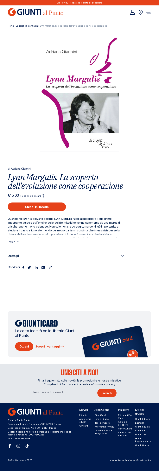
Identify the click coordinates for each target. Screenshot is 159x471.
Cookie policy (143, 460)
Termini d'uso (101, 419)
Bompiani (140, 422)
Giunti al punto (18, 460)
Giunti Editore (142, 419)
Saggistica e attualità (27, 25)
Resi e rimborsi (102, 422)
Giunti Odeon (142, 445)
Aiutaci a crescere (123, 423)
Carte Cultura (125, 428)
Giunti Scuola (142, 426)
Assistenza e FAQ (85, 420)
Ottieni (24, 346)
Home (11, 25)
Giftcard (83, 425)
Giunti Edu (140, 430)
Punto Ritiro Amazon (124, 434)
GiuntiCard (100, 415)
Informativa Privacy (104, 426)
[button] (148, 12)
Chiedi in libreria (37, 207)
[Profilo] (132, 12)
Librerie (83, 415)
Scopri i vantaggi (47, 346)
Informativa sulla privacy (122, 460)
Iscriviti (107, 393)
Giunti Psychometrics (143, 440)
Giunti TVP (140, 434)
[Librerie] (140, 12)
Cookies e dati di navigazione (103, 432)
